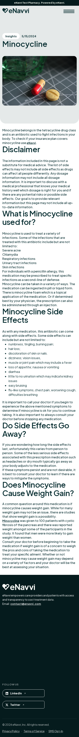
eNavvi (31, 143)
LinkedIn (16, 693)
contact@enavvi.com (25, 603)
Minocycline (10, 520)
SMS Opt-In (56, 731)
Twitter (15, 704)
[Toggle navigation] (69, 11)
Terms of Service (34, 731)
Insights (11, 36)
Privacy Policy (11, 731)
